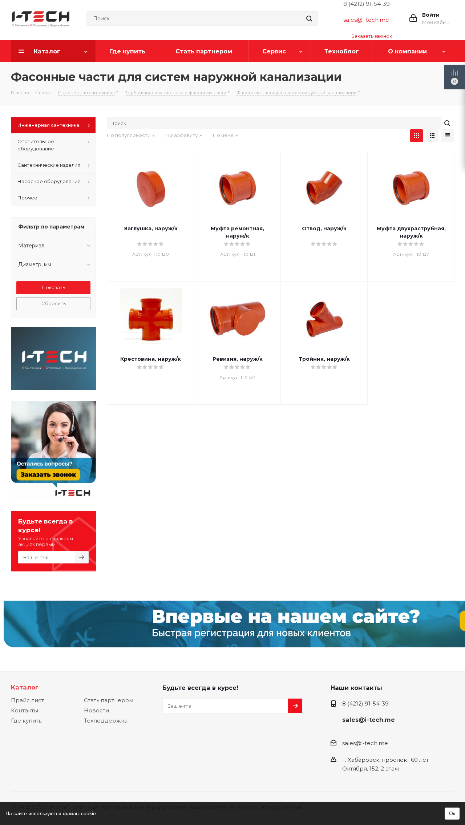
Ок (452, 813)
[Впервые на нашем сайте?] (232, 627)
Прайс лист (27, 700)
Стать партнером (108, 700)
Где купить (26, 720)
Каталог (25, 687)
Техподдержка (106, 720)
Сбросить (53, 303)
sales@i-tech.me (366, 19)
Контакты (24, 710)
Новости (96, 710)
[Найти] (309, 18)
